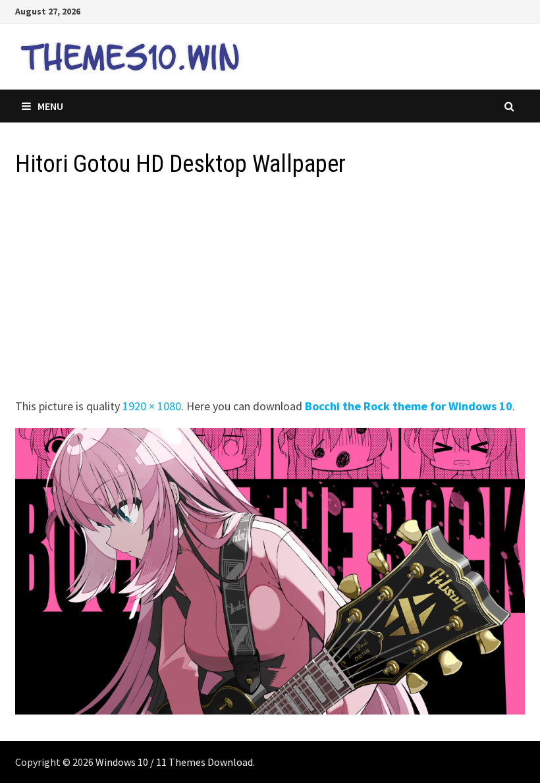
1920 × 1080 (151, 406)
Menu (50, 106)
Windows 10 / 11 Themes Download (174, 762)
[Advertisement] (269, 292)
